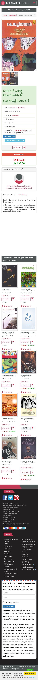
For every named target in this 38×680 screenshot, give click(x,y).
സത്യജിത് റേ (25, 422)
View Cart (7, 549)
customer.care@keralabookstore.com (16, 524)
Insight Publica (6, 467)
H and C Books (6, 295)
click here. (20, 639)
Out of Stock (25, 428)
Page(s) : (9, 123)
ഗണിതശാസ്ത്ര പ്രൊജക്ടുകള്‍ (14, 376)
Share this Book (9, 136)
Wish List (7, 551)
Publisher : (15, 108)
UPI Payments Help (28, 570)
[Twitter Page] (10, 500)
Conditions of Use (27, 552)
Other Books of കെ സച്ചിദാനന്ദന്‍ (19, 186)
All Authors (7, 567)
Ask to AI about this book (14, 140)
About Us (25, 554)
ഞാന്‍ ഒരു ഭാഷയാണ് (12, 93)
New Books (8, 556)
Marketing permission (12, 602)
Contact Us (25, 557)
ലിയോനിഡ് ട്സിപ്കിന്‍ (10, 422)
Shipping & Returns (28, 547)
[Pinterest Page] (16, 500)
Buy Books (7, 554)
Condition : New (10, 127)
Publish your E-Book (10, 574)
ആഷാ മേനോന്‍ (26, 293)
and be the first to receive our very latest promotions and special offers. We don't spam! (19, 586)
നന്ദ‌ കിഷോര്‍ (6, 293)
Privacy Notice (26, 549)
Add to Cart (17, 147)
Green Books (24, 381)
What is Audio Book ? (29, 544)
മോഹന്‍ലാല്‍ (25, 465)
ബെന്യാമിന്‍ (25, 379)
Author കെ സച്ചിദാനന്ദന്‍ (13, 169)
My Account (8, 546)
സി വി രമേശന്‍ (7, 465)
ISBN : (12, 112)
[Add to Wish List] (24, 147)
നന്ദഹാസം (6, 290)
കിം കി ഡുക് (7, 462)
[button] (19, 10)
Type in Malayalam (28, 567)
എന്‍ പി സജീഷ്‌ (7, 336)
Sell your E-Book (9, 576)
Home (5, 15)
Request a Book (27, 559)
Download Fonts (27, 565)
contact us (14, 633)
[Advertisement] (19, 232)
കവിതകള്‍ (13, 15)
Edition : (9, 119)
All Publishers (8, 564)
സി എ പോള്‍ (6, 379)
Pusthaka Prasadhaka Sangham (27, 468)
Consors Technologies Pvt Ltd (13, 669)
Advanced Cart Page (28, 542)
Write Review (22, 195)
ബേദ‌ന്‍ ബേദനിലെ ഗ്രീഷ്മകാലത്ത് (15, 419)
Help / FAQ (25, 562)
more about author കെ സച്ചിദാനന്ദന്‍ (19, 188)
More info (32, 677)
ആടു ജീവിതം (26, 376)
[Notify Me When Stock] (32, 428)
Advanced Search (27, 539)
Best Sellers (8, 559)
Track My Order (9, 562)
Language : (12, 115)
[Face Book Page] (5, 500)
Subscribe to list (8, 606)
